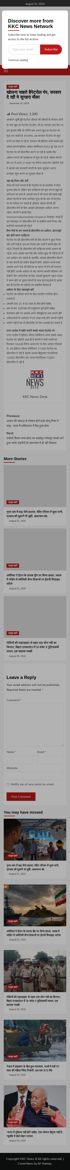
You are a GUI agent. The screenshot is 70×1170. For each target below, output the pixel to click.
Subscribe (51, 49)
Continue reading (18, 60)
